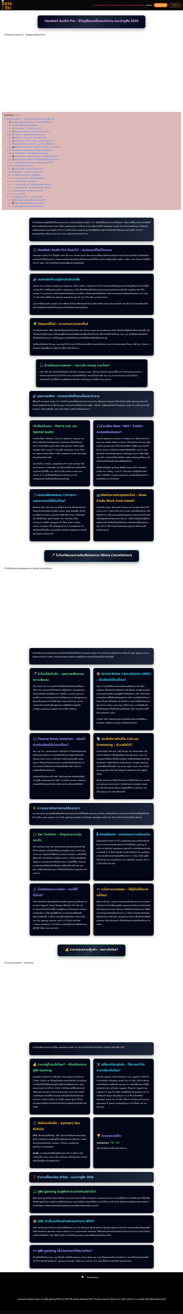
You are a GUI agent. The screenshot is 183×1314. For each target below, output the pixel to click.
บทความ (149, 5)
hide (17, 115)
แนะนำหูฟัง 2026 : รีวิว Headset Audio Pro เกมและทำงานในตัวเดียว (118, 5)
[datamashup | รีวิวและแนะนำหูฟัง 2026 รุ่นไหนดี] (16, 5)
